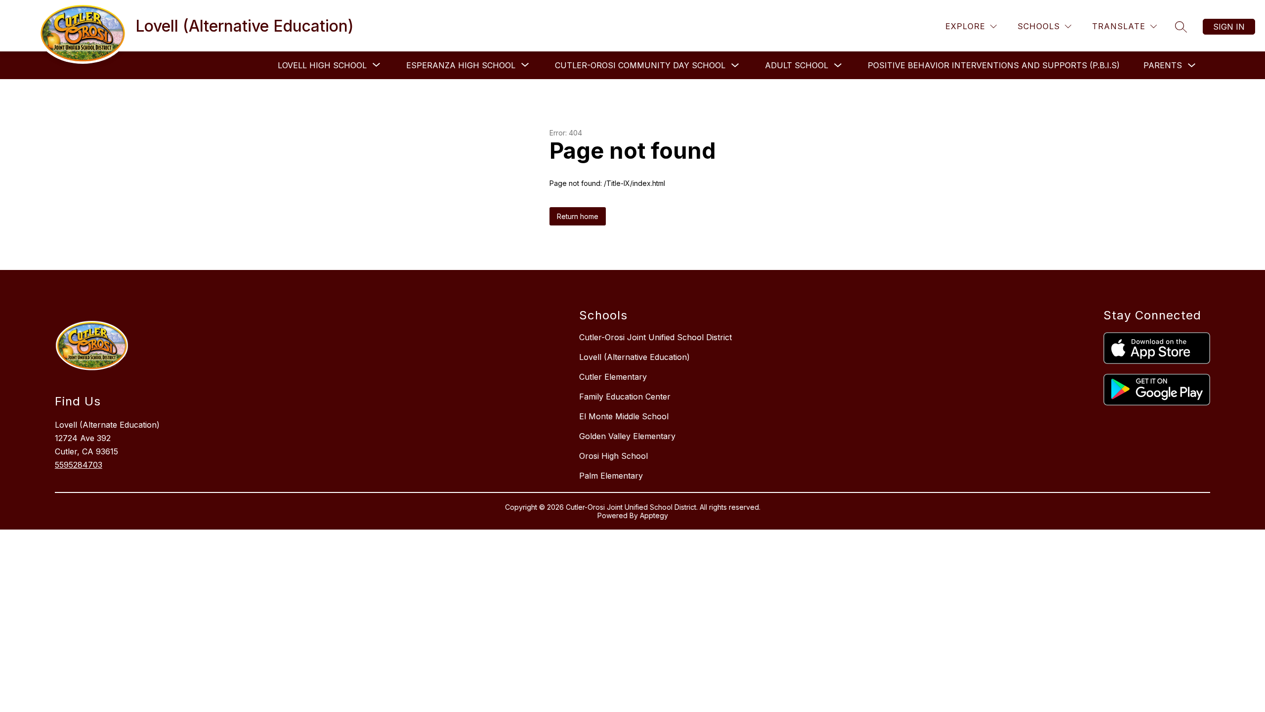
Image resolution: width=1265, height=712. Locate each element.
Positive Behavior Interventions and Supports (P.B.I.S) (994, 65)
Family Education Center (625, 396)
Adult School (796, 65)
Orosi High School (613, 456)
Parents (1162, 65)
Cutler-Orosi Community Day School (640, 65)
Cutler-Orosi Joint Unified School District (655, 337)
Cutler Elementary (613, 377)
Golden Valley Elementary (627, 436)
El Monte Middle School (624, 416)
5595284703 (78, 465)
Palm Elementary (611, 476)
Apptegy (654, 515)
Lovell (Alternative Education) (634, 357)
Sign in (1229, 27)
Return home (577, 216)
